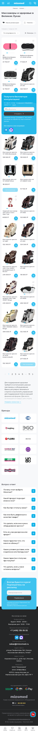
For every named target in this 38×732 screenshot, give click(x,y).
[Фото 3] (10, 53)
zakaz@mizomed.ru (19, 644)
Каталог (21, 8)
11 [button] (29, 374)
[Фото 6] (13, 53)
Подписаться (19, 598)
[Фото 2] (8, 53)
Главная (15, 8)
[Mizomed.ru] (19, 3)
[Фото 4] (11, 53)
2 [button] (12, 374)
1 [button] (8, 374)
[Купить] (16, 63)
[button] (11, 23)
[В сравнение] (16, 40)
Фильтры (31, 33)
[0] (8, 3)
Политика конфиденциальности (19, 719)
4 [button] (19, 374)
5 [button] (22, 374)
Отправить (18, 114)
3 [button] (15, 374)
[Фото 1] (7, 53)
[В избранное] (16, 44)
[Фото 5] (12, 53)
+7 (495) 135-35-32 (19, 630)
